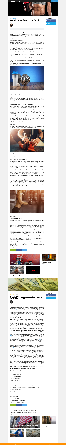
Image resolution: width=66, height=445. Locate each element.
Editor (14, 301)
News (27, 1)
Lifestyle (34, 1)
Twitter (49, 23)
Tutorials (30, 1)
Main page (11, 18)
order (13, 347)
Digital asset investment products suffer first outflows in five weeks (23, 414)
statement (18, 363)
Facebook (49, 20)
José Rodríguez (16, 300)
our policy (48, 444)
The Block (41, 322)
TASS (11, 335)
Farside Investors (18, 309)
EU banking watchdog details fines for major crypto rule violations (23, 412)
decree (39, 339)
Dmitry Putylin (16, 23)
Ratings (38, 1)
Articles (24, 1)
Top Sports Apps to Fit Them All (17, 187)
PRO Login (54, 1)
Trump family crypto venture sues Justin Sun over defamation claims (23, 410)
